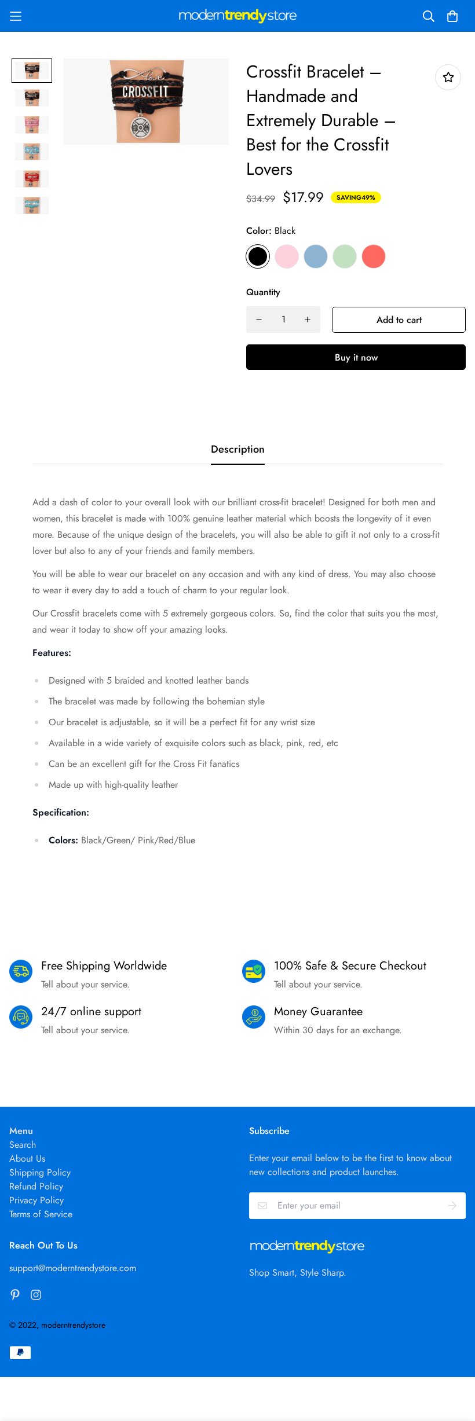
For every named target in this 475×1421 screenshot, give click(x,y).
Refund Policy (36, 1186)
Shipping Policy (40, 1172)
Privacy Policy (36, 1200)
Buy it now (356, 357)
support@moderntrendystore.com (72, 1268)
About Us (27, 1158)
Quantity (263, 292)
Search (22, 1144)
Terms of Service (40, 1214)
